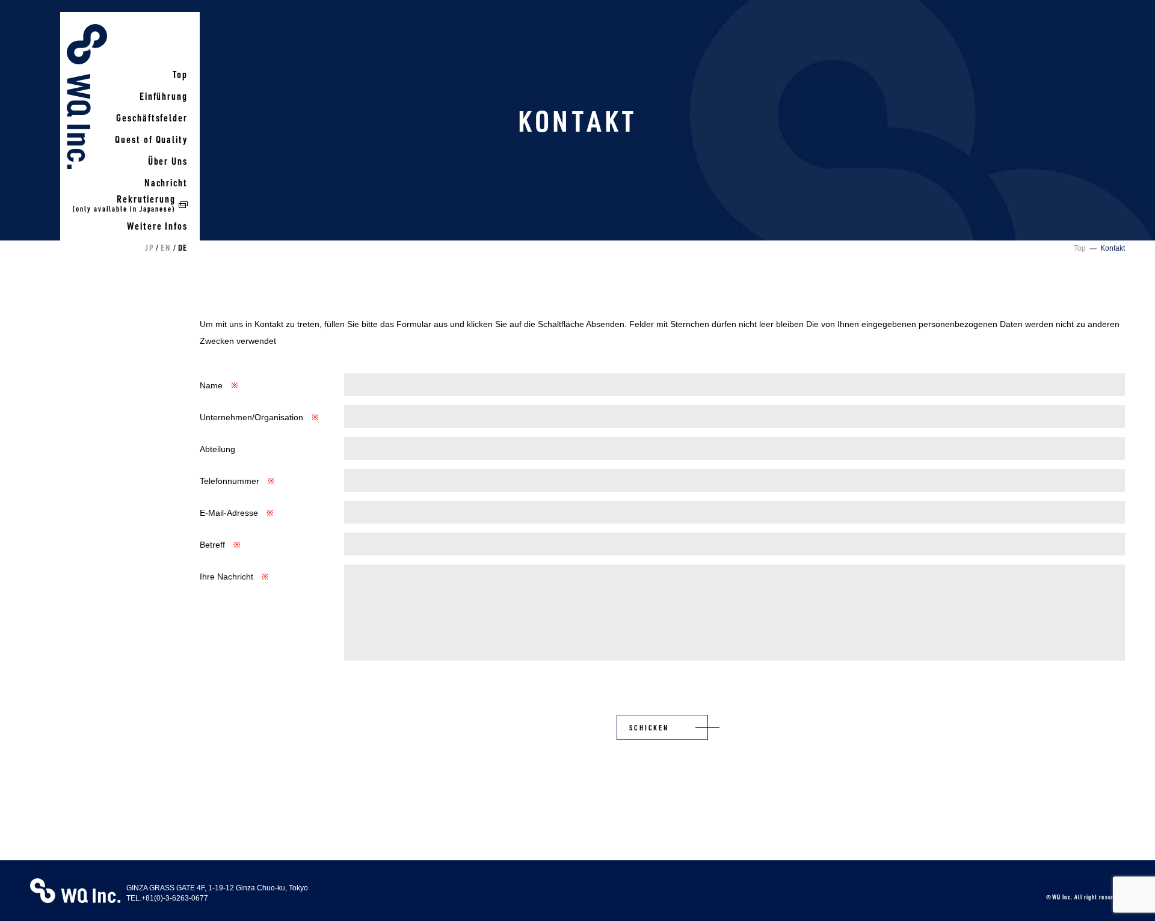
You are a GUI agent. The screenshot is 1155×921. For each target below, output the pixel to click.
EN (165, 247)
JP (149, 247)
